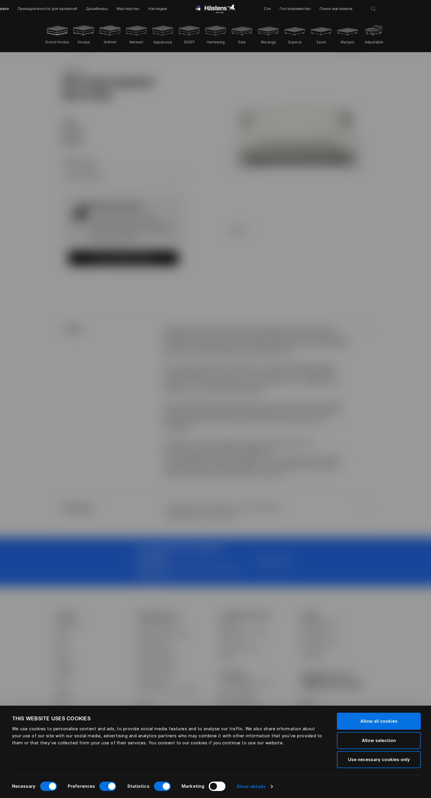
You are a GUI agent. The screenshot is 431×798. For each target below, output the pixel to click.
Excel (321, 42)
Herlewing (216, 42)
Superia (294, 42)
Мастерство (128, 8)
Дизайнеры (97, 8)
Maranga (268, 42)
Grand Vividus (57, 42)
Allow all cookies (379, 721)
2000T (189, 42)
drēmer (110, 42)
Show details (251, 786)
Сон (267, 8)
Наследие (157, 8)
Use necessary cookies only (379, 759)
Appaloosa (162, 42)
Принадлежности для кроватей (47, 8)
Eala (241, 42)
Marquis (347, 42)
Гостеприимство (295, 8)
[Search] (373, 8)
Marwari (136, 42)
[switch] (107, 786)
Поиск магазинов (336, 8)
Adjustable (374, 42)
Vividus (83, 42)
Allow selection (379, 740)
